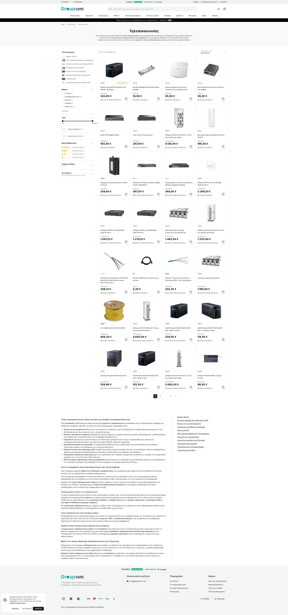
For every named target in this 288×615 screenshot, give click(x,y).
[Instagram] (63, 598)
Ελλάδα (66, 2)
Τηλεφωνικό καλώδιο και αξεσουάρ (191, 427)
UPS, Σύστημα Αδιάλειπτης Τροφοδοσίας (193, 434)
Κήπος (204, 16)
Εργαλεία (180, 16)
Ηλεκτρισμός (75, 16)
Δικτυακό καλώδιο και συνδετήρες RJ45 (192, 420)
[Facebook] (71, 598)
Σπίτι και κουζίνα (152, 16)
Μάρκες (215, 16)
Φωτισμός (192, 16)
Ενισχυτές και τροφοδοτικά (188, 437)
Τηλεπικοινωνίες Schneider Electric (190, 447)
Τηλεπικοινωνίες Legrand (187, 444)
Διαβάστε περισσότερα (18, 603)
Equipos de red (183, 417)
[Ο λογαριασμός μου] (218, 9)
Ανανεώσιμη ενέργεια (133, 16)
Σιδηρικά (167, 16)
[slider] (62, 121)
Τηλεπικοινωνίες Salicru (186, 450)
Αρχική (63, 24)
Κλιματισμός (103, 16)
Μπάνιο (116, 16)
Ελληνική (78, 2)
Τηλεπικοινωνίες (83, 24)
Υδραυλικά (89, 16)
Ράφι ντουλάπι (183, 430)
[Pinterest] (78, 598)
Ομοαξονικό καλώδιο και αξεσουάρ (191, 440)
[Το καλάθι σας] (224, 9)
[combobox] (152, 9)
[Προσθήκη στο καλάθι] (126, 99)
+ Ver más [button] (65, 111)
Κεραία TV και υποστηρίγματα (189, 424)
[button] (122, 83)
